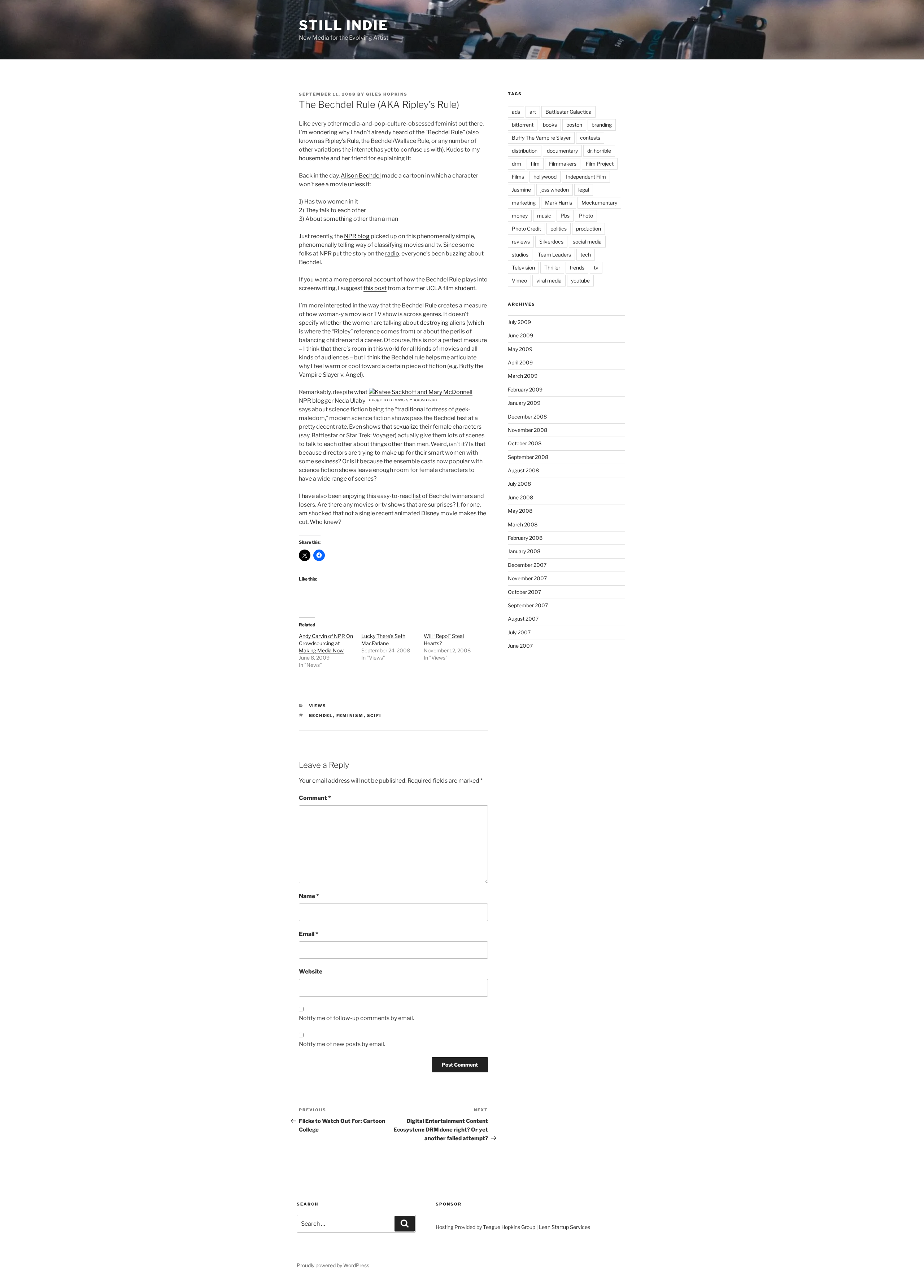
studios (520, 254)
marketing (524, 203)
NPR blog (357, 236)
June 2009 (520, 335)
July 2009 (519, 322)
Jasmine (521, 190)
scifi (374, 715)
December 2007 (527, 565)
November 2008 (527, 430)
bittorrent (522, 125)
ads (516, 112)
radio (392, 253)
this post (375, 288)
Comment (315, 798)
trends (577, 267)
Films (518, 177)
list (417, 496)
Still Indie (343, 25)
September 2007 (528, 605)
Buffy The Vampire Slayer (541, 138)
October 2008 (524, 443)
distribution (524, 151)
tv (596, 267)
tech (585, 254)
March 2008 (522, 524)
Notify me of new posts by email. (342, 1044)
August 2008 (523, 470)
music (544, 216)
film (535, 164)
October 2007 (524, 592)
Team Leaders (554, 254)
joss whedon (554, 190)
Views (318, 705)
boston (574, 125)
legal (583, 190)
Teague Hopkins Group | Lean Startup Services (536, 1227)
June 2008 (520, 497)
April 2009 (520, 362)
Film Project (600, 164)
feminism (350, 715)
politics (558, 229)
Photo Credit (526, 229)
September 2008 (528, 457)
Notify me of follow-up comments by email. (356, 1018)
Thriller (552, 267)
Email (308, 934)
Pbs (565, 216)
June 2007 (520, 646)
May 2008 (520, 511)
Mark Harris (558, 203)
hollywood (545, 177)
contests (590, 138)
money (520, 216)
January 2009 (524, 403)
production (588, 229)
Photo (586, 216)
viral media (549, 280)
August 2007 (523, 619)
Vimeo (519, 280)
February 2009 (525, 389)
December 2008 (527, 417)
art (532, 112)
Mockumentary (599, 203)
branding (602, 125)
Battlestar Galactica (568, 112)
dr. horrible (599, 151)
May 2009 (520, 349)
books (550, 125)
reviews (521, 242)
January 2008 (524, 551)
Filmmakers (562, 164)
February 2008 (525, 538)
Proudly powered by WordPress (333, 1265)
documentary (562, 151)
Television (523, 267)
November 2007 (527, 578)
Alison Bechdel (361, 175)
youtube (580, 280)
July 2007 (519, 632)
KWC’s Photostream (416, 399)
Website (310, 971)
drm (516, 164)
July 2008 (519, 484)
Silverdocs (551, 242)
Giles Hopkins (386, 94)
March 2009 (522, 376)
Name (309, 896)
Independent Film (586, 177)
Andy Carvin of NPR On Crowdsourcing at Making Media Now (326, 643)
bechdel (321, 715)
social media (587, 242)
